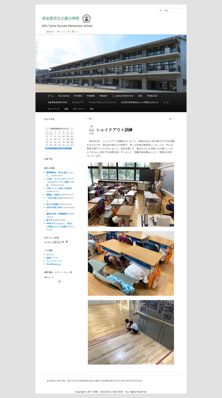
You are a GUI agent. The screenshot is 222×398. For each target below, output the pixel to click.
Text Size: (48, 242)
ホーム (51, 95)
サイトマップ (54, 108)
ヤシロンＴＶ (78, 102)
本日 (58, 148)
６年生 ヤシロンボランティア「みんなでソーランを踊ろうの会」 (60, 181)
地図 (66, 108)
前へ (90, 118)
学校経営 (103, 95)
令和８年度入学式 (54, 207)
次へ (172, 118)
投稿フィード (52, 257)
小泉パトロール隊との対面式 (59, 188)
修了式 (49, 220)
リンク (166, 102)
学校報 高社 (152, 95)
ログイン (50, 254)
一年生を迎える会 (54, 197)
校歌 (140, 95)
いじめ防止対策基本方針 (123, 95)
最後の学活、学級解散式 (57, 213)
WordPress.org (53, 264)
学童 (91, 108)
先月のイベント (50, 148)
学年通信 (78, 95)
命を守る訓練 (52, 204)
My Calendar (63, 95)
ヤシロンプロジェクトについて (102, 102)
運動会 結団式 (53, 194)
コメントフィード (54, 260)
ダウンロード (79, 108)
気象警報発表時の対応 (57, 102)
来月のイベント (66, 148)
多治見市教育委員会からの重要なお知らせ (139, 102)
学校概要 (91, 95)
